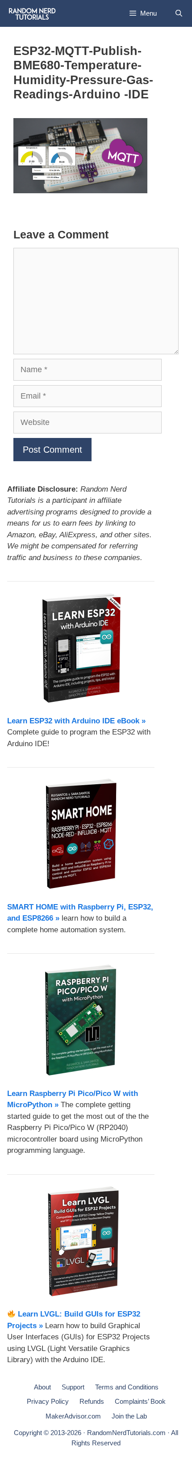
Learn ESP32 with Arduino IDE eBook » (76, 721)
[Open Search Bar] (179, 13)
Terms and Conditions (127, 1387)
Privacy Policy (48, 1401)
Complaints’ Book (140, 1401)
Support (73, 1387)
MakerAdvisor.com (73, 1416)
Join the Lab (129, 1416)
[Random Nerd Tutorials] (32, 13)
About (42, 1387)
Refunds (91, 1401)
